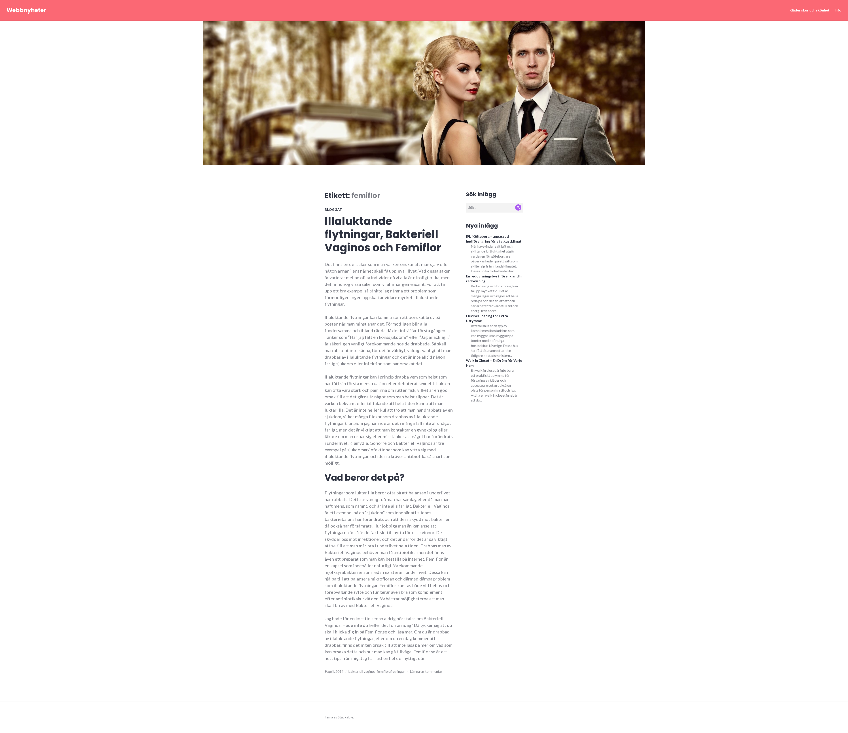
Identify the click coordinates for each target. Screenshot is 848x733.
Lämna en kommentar (426, 671)
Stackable (345, 717)
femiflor (383, 671)
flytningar (397, 671)
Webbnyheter (26, 10)
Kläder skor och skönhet (809, 10)
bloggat (333, 209)
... (515, 271)
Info (838, 10)
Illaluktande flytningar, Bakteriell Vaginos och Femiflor (383, 234)
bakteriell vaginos (361, 671)
